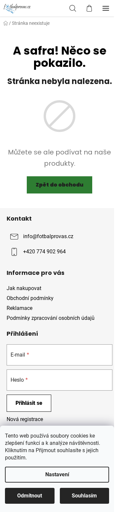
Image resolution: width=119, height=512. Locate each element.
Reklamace (19, 308)
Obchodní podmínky (30, 298)
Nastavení (57, 474)
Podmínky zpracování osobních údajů (51, 318)
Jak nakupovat (24, 288)
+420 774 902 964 (44, 251)
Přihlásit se (29, 403)
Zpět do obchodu (59, 185)
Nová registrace (25, 419)
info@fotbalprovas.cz (48, 236)
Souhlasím (84, 495)
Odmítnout (29, 495)
